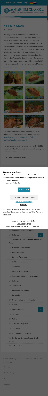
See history (24, 205)
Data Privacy (21, 224)
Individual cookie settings (24, 202)
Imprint (29, 224)
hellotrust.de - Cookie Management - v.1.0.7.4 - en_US (24, 226)
